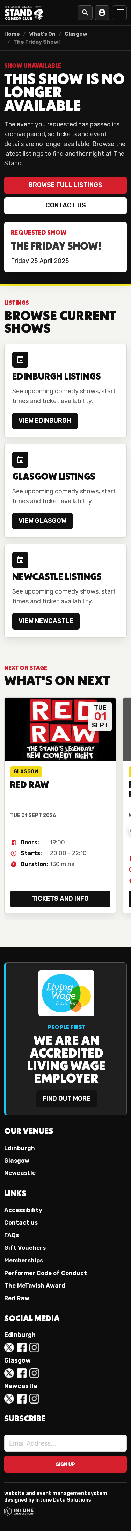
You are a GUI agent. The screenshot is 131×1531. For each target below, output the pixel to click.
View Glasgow (42, 521)
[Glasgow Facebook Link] (22, 1373)
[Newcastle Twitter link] (9, 1399)
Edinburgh (19, 1147)
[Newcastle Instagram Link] (34, 1399)
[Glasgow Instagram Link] (34, 1373)
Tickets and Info (60, 898)
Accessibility (23, 1209)
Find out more (66, 1098)
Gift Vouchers (25, 1247)
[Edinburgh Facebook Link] (22, 1347)
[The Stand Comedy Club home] (24, 12)
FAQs (11, 1235)
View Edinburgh (45, 420)
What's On (42, 34)
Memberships (23, 1260)
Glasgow (76, 34)
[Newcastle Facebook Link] (22, 1399)
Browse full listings (65, 185)
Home (12, 34)
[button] (119, 12)
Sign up (65, 1464)
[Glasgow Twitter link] (9, 1373)
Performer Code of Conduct (45, 1272)
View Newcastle (46, 621)
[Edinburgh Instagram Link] (34, 1347)
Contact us (65, 205)
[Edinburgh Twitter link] (9, 1347)
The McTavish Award (34, 1285)
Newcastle (20, 1172)
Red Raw (16, 1298)
